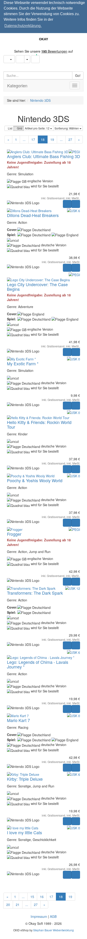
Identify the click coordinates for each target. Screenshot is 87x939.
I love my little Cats (24, 832)
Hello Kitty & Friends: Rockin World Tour (39, 424)
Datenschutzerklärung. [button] (23, 26)
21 (17, 904)
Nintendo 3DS (40, 100)
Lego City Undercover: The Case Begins (37, 286)
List (10, 128)
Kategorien (17, 85)
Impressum (39, 916)
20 (8, 904)
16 (42, 896)
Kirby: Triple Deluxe (25, 779)
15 (32, 896)
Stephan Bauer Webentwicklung (53, 930)
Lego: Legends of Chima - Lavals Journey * (37, 664)
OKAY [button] (43, 39)
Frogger (14, 534)
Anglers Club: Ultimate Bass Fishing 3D (43, 156)
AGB (53, 916)
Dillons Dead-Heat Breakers (33, 215)
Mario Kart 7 (18, 720)
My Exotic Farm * (23, 363)
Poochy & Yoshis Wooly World (34, 480)
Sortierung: (67, 128)
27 (70, 139)
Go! (78, 75)
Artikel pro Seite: (37, 128)
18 (43, 139)
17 (33, 139)
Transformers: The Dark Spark (35, 593)
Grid (19, 128)
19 (52, 139)
